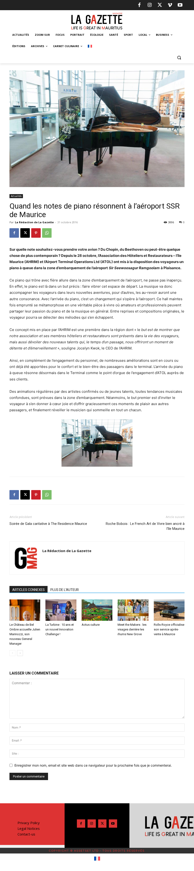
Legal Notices (29, 828)
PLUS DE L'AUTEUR (64, 590)
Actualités (16, 196)
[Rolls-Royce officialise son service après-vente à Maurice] (169, 610)
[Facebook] (139, 5)
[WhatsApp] (47, 233)
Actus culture (91, 624)
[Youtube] (180, 5)
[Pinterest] (36, 233)
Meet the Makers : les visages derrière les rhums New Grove (132, 629)
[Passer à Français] (97, 858)
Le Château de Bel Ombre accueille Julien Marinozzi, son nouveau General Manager (24, 634)
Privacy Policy (29, 822)
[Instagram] (149, 5)
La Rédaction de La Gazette (34, 222)
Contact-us (26, 834)
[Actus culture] (97, 610)
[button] (179, 57)
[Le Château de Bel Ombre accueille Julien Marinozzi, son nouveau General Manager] (24, 610)
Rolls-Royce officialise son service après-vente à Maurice (169, 629)
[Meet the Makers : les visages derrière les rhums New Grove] (133, 610)
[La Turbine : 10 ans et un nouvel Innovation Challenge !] (60, 610)
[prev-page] (12, 653)
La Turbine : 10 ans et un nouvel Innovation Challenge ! (59, 629)
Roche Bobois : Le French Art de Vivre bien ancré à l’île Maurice (145, 526)
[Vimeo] (169, 5)
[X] (159, 5)
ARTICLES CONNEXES (28, 590)
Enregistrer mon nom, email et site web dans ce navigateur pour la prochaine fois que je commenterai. (93, 765)
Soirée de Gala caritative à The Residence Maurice (48, 524)
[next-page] (20, 653)
